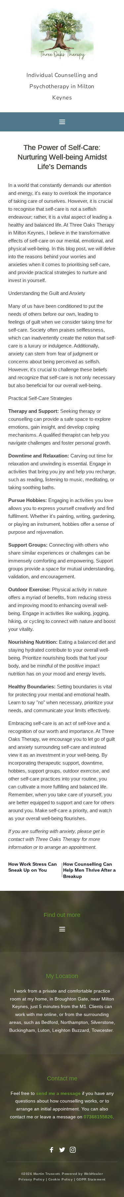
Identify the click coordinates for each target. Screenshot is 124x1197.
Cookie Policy (60, 1179)
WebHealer (93, 1174)
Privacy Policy (32, 1179)
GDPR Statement (90, 1179)
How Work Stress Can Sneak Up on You (32, 867)
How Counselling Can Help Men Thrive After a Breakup (89, 870)
